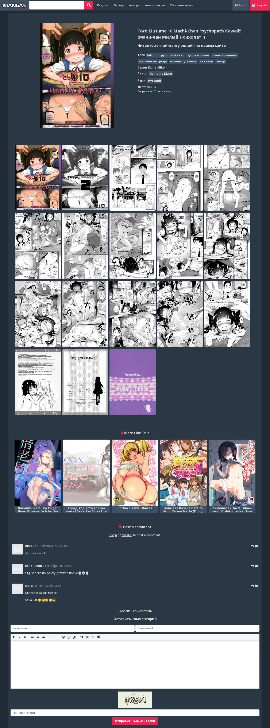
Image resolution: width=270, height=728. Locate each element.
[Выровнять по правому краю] (43, 637)
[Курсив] (19, 637)
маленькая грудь (153, 61)
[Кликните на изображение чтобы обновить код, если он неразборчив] (135, 707)
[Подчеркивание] (25, 637)
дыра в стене (198, 55)
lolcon (151, 55)
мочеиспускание (183, 61)
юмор (220, 61)
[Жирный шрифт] (14, 637)
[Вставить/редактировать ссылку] (69, 637)
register (127, 535)
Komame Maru (161, 73)
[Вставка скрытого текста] (98, 637)
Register (262, 5)
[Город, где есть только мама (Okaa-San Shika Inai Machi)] (86, 473)
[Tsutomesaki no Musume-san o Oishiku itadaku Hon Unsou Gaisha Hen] (232, 473)
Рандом (102, 5)
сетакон (206, 61)
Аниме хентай (155, 5)
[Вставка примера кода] (87, 637)
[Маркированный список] (50, 637)
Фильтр (118, 5)
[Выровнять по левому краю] (32, 637)
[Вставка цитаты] (81, 637)
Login (113, 535)
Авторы (134, 5)
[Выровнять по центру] (38, 637)
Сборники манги (181, 5)
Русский (154, 81)
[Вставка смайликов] (63, 637)
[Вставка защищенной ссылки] (74, 637)
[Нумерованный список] (56, 637)
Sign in (242, 5)
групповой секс (171, 55)
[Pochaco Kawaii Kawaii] (135, 473)
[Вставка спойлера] (93, 637)
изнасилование (224, 55)
